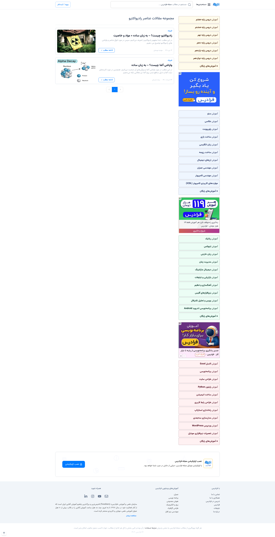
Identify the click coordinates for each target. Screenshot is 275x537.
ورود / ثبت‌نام (63, 4)
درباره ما (216, 511)
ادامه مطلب (108, 50)
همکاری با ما (215, 498)
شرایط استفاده (151, 528)
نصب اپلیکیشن (72, 464)
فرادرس (217, 504)
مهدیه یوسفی (158, 50)
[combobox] (150, 5)
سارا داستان (156, 80)
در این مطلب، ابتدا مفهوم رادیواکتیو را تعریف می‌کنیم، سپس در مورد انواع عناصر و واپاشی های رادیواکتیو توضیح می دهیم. (137, 42)
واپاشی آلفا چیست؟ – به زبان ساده (151, 65)
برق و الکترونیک (172, 504)
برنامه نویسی (173, 498)
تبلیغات (217, 508)
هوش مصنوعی (172, 501)
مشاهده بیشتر (131, 516)
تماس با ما (215, 494)
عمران (176, 494)
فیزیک (170, 31)
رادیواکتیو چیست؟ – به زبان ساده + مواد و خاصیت (142, 35)
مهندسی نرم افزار (171, 511)
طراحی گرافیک (173, 508)
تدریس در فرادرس (213, 501)
